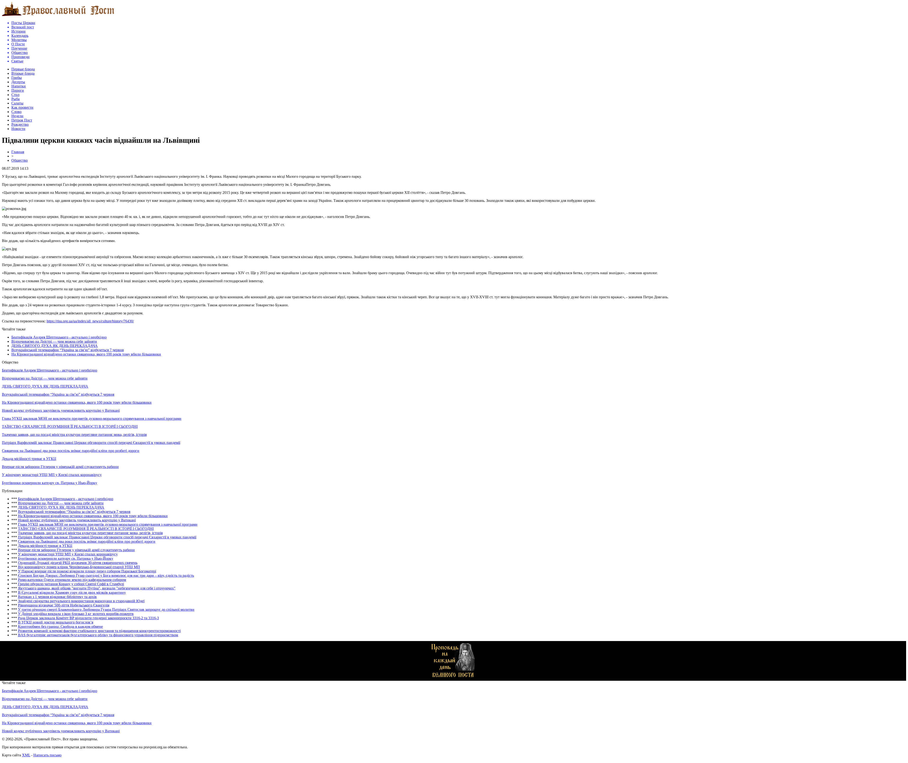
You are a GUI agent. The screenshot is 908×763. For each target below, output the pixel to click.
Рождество (20, 124)
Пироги (17, 90)
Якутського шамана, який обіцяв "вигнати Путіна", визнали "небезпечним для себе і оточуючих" (96, 588)
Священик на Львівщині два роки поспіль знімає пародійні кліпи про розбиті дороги (70, 451)
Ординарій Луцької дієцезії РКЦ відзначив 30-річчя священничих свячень (77, 563)
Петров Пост (21, 120)
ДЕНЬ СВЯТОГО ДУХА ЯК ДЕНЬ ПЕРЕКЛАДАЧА (54, 346)
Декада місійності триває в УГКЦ (29, 459)
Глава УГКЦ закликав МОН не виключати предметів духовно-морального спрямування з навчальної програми (91, 418)
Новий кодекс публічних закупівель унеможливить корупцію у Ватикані (61, 410)
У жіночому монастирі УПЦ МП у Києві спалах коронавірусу (52, 475)
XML (26, 755)
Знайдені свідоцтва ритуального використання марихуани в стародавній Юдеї (81, 601)
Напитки (18, 86)
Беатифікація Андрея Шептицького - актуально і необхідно (59, 337)
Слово (16, 112)
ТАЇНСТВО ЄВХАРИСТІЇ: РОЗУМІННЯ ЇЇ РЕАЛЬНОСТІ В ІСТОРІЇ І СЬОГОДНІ (70, 427)
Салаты (17, 103)
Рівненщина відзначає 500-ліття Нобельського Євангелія (63, 605)
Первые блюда (23, 69)
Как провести (22, 107)
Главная (17, 152)
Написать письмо (47, 755)
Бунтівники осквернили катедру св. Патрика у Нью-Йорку (49, 483)
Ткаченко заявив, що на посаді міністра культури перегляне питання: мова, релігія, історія (74, 435)
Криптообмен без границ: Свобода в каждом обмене (60, 626)
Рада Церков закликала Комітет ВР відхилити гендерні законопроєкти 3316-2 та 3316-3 (88, 618)
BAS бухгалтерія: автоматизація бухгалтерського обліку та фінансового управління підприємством (98, 635)
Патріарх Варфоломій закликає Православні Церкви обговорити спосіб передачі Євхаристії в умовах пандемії (91, 443)
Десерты (18, 82)
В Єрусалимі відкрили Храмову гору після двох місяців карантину (72, 592)
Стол (15, 95)
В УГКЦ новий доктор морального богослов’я (55, 622)
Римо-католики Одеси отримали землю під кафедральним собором (72, 580)
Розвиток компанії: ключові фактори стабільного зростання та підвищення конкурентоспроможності (99, 631)
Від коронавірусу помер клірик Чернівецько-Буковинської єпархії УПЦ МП (79, 567)
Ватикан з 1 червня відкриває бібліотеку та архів (57, 597)
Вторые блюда (23, 73)
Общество (19, 160)
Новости (18, 129)
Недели (17, 116)
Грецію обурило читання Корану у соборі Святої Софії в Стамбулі (71, 584)
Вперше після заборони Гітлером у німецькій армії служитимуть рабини (60, 467)
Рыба (15, 99)
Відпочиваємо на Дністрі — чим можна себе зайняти (54, 341)
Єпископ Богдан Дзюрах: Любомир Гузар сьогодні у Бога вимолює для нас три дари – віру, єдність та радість (106, 575)
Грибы (16, 78)
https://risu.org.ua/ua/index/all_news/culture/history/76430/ (90, 321)
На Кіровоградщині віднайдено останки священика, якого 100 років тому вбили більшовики (86, 354)
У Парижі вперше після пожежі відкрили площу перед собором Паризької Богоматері (87, 571)
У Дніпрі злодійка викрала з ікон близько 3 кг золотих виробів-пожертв (76, 614)
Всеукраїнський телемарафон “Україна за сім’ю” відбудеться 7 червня (67, 350)
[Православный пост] (58, 16)
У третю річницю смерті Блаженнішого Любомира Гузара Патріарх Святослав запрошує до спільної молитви (106, 609)
